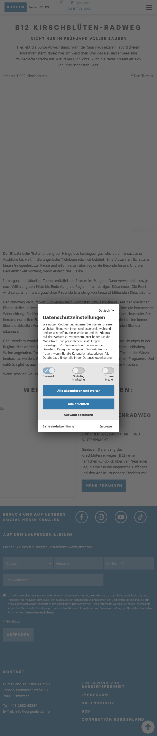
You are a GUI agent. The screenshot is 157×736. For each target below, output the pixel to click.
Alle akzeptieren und (78, 390)
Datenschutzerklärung (97, 357)
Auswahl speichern (78, 414)
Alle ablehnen (78, 404)
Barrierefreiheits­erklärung (58, 426)
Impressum (107, 426)
